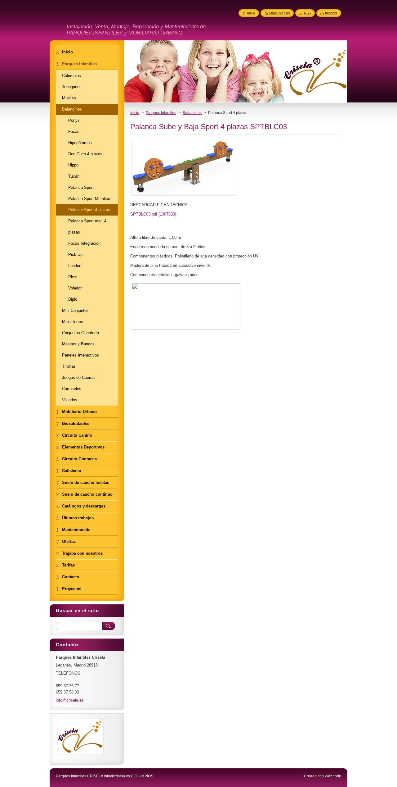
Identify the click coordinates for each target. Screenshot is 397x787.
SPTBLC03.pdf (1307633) (153, 214)
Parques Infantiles (161, 113)
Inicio (134, 113)
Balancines (192, 113)
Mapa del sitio (279, 13)
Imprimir (331, 13)
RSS (307, 13)
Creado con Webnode (322, 776)
